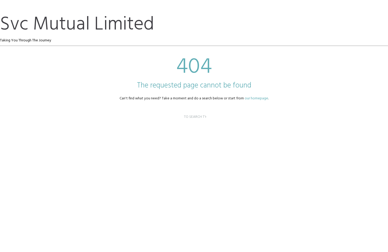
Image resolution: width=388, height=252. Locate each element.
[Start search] (179, 111)
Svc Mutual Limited (77, 24)
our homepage (256, 98)
